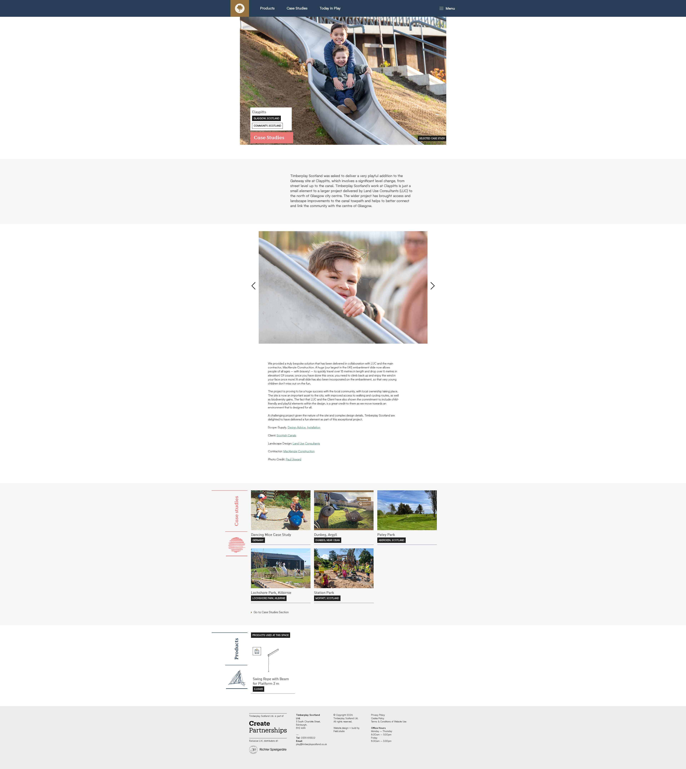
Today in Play (330, 8)
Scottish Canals (286, 435)
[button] (447, 8)
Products (267, 8)
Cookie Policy (377, 718)
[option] (343, 80)
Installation (313, 427)
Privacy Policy (378, 714)
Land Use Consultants (306, 443)
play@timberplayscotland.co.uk (311, 744)
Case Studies (297, 8)
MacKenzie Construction (299, 451)
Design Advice (297, 427)
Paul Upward (293, 459)
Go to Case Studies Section (271, 612)
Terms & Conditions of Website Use (388, 721)
